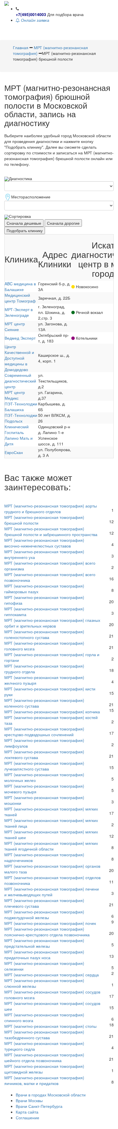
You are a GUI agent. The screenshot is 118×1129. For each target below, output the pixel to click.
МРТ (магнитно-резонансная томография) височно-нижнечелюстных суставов (44, 543)
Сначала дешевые (24, 223)
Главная (20, 47)
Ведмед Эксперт (20, 338)
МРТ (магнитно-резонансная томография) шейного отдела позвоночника (44, 1057)
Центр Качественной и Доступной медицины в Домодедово (19, 358)
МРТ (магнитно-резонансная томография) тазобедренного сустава (44, 1034)
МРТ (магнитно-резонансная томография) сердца (51, 974)
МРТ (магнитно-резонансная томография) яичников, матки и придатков (44, 1080)
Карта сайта (27, 1112)
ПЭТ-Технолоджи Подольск (21, 418)
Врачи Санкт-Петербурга (39, 1106)
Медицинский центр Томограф (20, 298)
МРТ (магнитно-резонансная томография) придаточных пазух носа (44, 954)
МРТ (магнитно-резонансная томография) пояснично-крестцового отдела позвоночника (47, 931)
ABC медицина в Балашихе (20, 286)
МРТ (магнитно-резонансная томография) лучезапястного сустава (44, 766)
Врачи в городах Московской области (51, 1095)
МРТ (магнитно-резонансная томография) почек (50, 923)
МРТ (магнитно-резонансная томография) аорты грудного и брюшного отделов (50, 508)
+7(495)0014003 (31, 14)
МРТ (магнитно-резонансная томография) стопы (50, 1026)
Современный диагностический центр (20, 380)
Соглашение (27, 1117)
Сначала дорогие (63, 223)
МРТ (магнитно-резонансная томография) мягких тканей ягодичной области (51, 846)
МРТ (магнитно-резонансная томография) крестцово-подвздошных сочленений (44, 731)
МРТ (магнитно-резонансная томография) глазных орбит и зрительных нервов (52, 623)
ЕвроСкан (14, 452)
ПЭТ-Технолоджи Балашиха (21, 406)
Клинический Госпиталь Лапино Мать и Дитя (19, 435)
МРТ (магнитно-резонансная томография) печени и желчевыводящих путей (51, 891)
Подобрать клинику (25, 230)
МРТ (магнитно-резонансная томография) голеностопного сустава (44, 634)
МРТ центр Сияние (15, 326)
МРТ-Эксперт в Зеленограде (19, 312)
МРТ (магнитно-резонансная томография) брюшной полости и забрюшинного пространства (50, 531)
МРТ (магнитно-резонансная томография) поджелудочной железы (44, 914)
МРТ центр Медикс (15, 395)
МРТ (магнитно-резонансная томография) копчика (52, 711)
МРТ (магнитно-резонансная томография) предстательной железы (44, 943)
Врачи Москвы (29, 1100)
